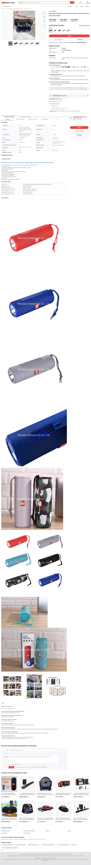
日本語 (59, 855)
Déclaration (29, 854)
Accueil (2, 8)
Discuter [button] (81, 39)
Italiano (39, 855)
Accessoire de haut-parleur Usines (48, 844)
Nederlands (48, 855)
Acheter (69, 35)
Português (25, 855)
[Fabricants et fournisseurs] (8, 2)
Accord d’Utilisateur (35, 854)
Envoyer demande (59, 39)
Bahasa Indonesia (80, 855)
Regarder (47, 830)
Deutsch (43, 855)
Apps (81, 6)
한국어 (56, 855)
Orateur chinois (74, 844)
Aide (76, 6)
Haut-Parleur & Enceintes (18, 8)
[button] (63, 119)
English (17, 855)
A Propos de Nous (23, 854)
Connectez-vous (53, 111)
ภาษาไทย (66, 855)
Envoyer (11, 767)
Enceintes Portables (27, 8)
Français (29, 855)
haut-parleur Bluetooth (5, 830)
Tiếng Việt (74, 855)
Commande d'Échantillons (81, 42)
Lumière (69, 830)
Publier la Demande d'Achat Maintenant (38, 767)
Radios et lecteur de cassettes (29, 830)
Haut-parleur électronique (20, 844)
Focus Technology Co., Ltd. (45, 858)
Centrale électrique (27, 833)
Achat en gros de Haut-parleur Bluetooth (10, 847)
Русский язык (34, 855)
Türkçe (70, 855)
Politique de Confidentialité (44, 854)
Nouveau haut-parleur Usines (62, 844)
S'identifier (88, 3)
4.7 (74, 118)
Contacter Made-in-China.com (55, 854)
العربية (52, 855)
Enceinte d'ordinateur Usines (7, 844)
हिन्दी (62, 855)
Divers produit (4, 833)
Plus (2, 850)
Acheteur (69, 6)
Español (20, 855)
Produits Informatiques (9, 8)
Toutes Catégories (6, 6)
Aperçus (70, 854)
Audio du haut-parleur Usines (33, 844)
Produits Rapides (64, 854)
